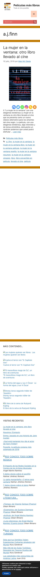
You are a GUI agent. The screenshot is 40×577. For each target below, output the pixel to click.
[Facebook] (14, 107)
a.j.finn (9, 142)
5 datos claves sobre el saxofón (17, 474)
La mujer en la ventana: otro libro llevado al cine (19, 52)
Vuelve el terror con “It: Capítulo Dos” (19, 365)
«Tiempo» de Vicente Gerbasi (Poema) (19, 504)
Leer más (17, 132)
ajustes (18, 569)
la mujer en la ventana (22, 142)
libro (13, 158)
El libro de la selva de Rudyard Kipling (19, 408)
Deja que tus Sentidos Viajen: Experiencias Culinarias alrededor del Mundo (19, 542)
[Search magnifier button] (35, 22)
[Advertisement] (20, 254)
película (27, 161)
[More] (35, 107)
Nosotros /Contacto (11, 432)
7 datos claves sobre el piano (15, 485)
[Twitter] (18, 107)
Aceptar (6, 573)
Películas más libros (27, 5)
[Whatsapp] (22, 107)
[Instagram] (26, 107)
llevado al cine (17, 161)
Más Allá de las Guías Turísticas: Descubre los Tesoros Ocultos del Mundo (17, 550)
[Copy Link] (30, 107)
